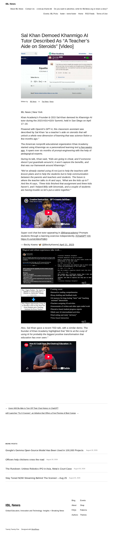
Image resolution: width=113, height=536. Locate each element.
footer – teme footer (68, 14)
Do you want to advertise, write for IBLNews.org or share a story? (80, 9)
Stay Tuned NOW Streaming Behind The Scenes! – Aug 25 (36, 478)
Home (80, 14)
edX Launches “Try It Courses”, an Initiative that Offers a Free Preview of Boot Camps (41, 413)
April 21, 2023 (67, 244)
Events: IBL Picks (50, 14)
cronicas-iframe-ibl (44, 9)
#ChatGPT (80, 236)
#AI (89, 236)
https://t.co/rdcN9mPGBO (34, 239)
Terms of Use (102, 14)
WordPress (35, 529)
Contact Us (30, 9)
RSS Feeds (89, 14)
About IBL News (16, 9)
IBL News (11, 4)
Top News (45, 101)
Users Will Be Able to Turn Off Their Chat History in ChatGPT (33, 408)
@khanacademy (69, 232)
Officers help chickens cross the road (25, 459)
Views (51, 101)
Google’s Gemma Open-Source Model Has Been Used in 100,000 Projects (45, 450)
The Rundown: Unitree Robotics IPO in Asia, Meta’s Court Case (39, 468)
